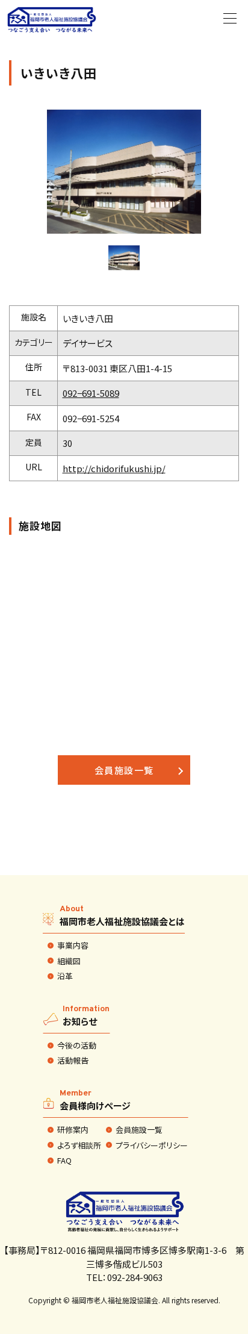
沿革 (65, 976)
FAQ (64, 1160)
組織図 (69, 961)
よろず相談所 (79, 1145)
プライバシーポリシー (152, 1145)
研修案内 (72, 1130)
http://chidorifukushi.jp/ (114, 468)
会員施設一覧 (124, 770)
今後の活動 (76, 1045)
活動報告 (72, 1060)
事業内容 (72, 945)
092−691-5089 (91, 393)
